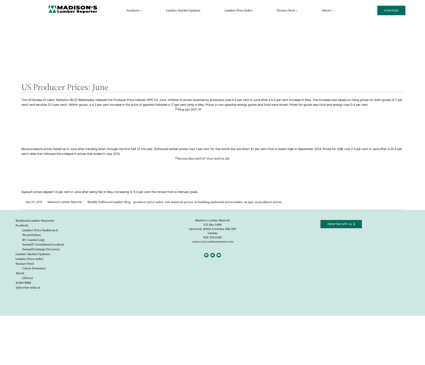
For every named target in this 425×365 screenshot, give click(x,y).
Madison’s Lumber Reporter (35, 220)
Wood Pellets (31, 235)
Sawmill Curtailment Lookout (43, 244)
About (20, 273)
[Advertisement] (212, 45)
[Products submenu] (141, 10)
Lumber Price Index (29, 259)
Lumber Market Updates (33, 254)
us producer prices (268, 202)
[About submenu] (332, 10)
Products (22, 225)
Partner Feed (25, 264)
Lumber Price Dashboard (40, 230)
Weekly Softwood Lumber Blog (108, 202)
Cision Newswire (34, 268)
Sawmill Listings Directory (41, 249)
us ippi (248, 202)
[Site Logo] (73, 9)
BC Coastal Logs (33, 240)
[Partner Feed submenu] (297, 10)
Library (27, 278)
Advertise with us (28, 287)
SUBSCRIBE (23, 283)
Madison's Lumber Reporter (212, 220)
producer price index (148, 202)
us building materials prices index (218, 202)
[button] (391, 10)
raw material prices (179, 202)
